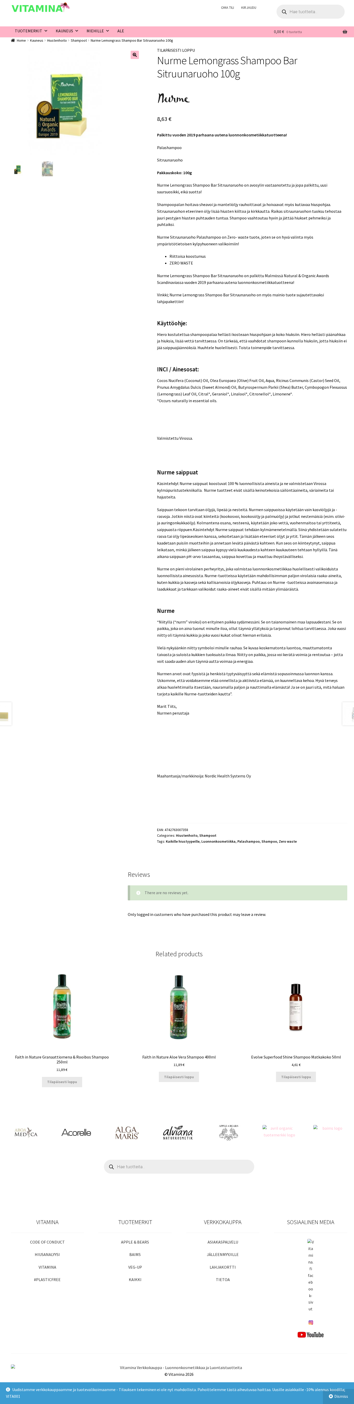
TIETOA (223, 1279)
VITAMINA (47, 1267)
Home (21, 40)
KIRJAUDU (248, 7)
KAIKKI (135, 1279)
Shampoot (79, 40)
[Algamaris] (127, 1133)
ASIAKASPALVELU (223, 1242)
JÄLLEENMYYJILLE (223, 1254)
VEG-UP (135, 1267)
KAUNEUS (64, 30)
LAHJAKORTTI (223, 1267)
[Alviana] (178, 1133)
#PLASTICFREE (47, 1279)
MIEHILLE (95, 30)
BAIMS (135, 1254)
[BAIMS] (330, 1133)
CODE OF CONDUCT (47, 1242)
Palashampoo (248, 841)
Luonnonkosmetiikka (218, 841)
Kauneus (36, 40)
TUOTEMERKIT (28, 30)
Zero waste (288, 841)
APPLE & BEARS (135, 1242)
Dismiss (341, 1396)
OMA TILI (227, 7)
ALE (120, 30)
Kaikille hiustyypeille (183, 841)
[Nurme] (174, 98)
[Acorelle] (76, 1133)
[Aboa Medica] (25, 1133)
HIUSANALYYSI (47, 1254)
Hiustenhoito (57, 40)
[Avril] (279, 1133)
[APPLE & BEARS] (228, 1133)
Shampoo (269, 841)
